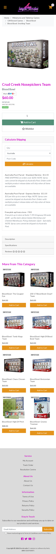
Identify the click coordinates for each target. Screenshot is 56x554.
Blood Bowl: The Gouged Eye (12, 295)
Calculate (29, 164)
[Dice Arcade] (28, 7)
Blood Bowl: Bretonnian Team (40, 380)
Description (10, 239)
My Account (28, 460)
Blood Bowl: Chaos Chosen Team (13, 380)
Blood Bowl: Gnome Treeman (38, 423)
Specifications (11, 245)
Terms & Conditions (31, 533)
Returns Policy (28, 505)
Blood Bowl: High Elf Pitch (13, 422)
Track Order (28, 465)
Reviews (9, 251)
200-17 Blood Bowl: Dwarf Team (41, 295)
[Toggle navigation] (5, 7)
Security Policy (28, 510)
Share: (5, 94)
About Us (28, 481)
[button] (28, 129)
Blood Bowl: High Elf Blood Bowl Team (41, 337)
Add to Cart (29, 122)
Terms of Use (28, 496)
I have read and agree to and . (29, 533)
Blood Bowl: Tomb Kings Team (12, 337)
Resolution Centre (28, 469)
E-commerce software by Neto (39, 548)
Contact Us (28, 485)
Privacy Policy (28, 501)
